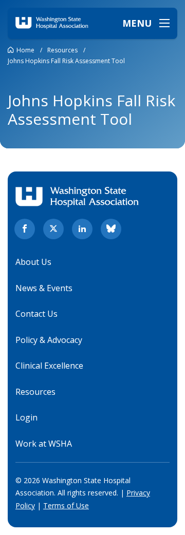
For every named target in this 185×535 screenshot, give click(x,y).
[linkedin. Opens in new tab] (82, 229)
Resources (35, 391)
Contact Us (36, 313)
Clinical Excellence (49, 365)
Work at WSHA (43, 443)
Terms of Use (66, 505)
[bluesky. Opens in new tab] (111, 229)
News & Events (43, 288)
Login (26, 417)
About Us (33, 262)
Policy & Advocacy (48, 340)
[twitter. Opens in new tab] (53, 229)
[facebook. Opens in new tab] (24, 229)
